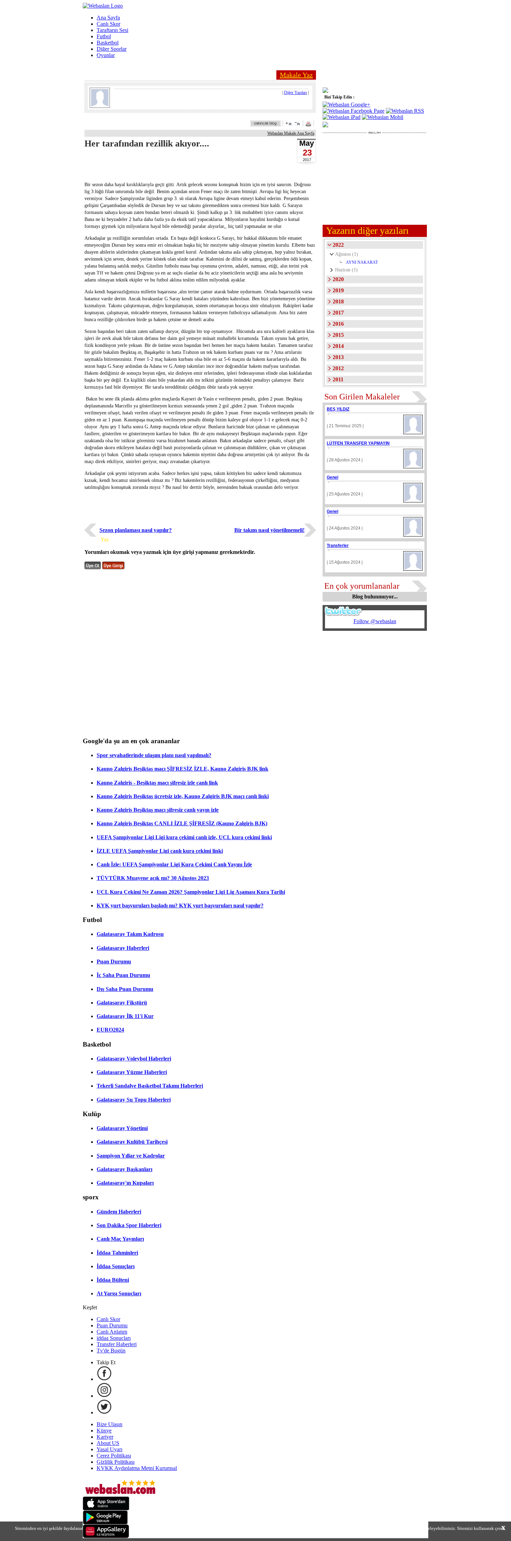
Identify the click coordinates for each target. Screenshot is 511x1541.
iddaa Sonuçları (114, 1338)
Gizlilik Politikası (116, 1462)
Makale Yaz (296, 75)
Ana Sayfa (108, 18)
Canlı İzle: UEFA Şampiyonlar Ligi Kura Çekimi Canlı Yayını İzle (174, 864)
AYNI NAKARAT (362, 262)
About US (108, 1443)
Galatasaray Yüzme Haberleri (132, 1072)
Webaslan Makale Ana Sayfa (290, 133)
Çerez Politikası (114, 1456)
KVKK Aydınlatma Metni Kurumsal (137, 1468)
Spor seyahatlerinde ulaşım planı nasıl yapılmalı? (154, 755)
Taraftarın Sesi (112, 30)
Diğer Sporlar (112, 49)
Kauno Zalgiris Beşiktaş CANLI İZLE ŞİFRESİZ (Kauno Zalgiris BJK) (182, 823)
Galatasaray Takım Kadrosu (130, 934)
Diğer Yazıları (295, 92)
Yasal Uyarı (109, 1449)
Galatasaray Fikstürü (122, 1003)
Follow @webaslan (375, 621)
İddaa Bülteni (113, 1280)
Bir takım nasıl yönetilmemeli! (269, 530)
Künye (104, 1430)
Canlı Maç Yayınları (120, 1239)
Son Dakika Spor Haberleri (129, 1225)
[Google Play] (105, 1522)
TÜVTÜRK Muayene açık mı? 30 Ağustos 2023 (153, 878)
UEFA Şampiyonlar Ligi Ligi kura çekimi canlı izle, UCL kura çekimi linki (184, 837)
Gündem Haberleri (119, 1212)
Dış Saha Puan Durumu (125, 989)
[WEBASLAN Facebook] (104, 1379)
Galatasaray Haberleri (123, 948)
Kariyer (105, 1437)
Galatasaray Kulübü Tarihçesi (132, 1142)
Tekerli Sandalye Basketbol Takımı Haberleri (150, 1086)
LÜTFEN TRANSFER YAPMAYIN (358, 443)
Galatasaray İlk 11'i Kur (125, 1016)
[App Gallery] (106, 1536)
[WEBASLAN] (103, 6)
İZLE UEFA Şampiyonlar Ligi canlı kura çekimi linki (160, 851)
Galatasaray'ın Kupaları (125, 1183)
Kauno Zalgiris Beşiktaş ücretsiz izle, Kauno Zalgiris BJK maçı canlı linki (183, 796)
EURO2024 (110, 1030)
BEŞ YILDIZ (338, 409)
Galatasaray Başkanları (124, 1169)
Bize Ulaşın (109, 1424)
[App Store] (106, 1508)
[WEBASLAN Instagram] (104, 1396)
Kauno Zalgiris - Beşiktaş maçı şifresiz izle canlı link (157, 783)
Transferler (338, 545)
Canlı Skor (108, 24)
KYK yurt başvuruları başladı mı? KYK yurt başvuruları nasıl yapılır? (180, 905)
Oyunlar (106, 55)
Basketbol (108, 43)
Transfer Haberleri (117, 1344)
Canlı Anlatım (112, 1332)
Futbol (104, 36)
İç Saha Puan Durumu (123, 975)
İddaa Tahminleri (117, 1253)
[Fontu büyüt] (288, 123)
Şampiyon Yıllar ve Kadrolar (131, 1156)
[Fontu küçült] (297, 123)
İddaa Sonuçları (116, 1266)
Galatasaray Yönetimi (122, 1128)
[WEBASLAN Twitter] (104, 1412)
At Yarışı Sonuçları (119, 1293)
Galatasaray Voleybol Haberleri (134, 1059)
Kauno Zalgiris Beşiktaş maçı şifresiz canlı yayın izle (158, 810)
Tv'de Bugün (111, 1350)
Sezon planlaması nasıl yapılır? (135, 530)
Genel (332, 477)
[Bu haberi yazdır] (309, 125)
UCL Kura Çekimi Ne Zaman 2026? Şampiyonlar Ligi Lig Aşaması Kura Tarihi (191, 892)
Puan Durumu (114, 961)
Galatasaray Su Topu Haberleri (134, 1100)
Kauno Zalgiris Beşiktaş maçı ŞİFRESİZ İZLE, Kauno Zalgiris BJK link (182, 769)
